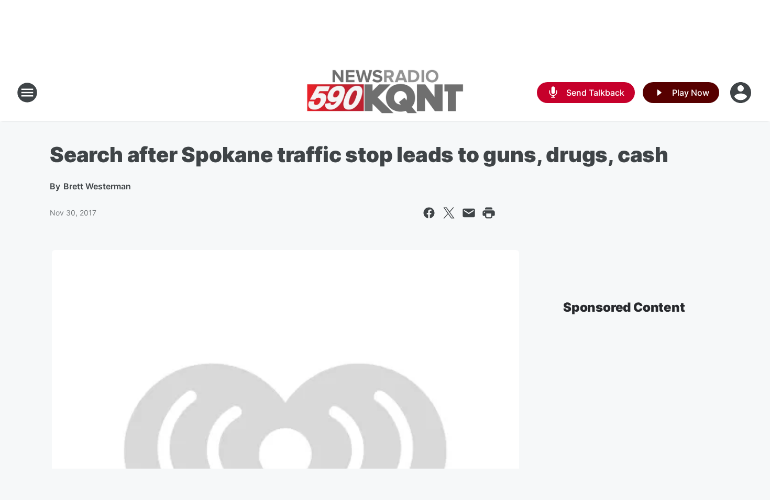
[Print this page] (488, 213)
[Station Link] (385, 92)
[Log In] (741, 92)
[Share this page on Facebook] (429, 213)
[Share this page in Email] (468, 213)
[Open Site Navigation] (27, 92)
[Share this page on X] (449, 213)
